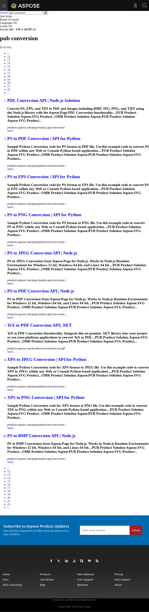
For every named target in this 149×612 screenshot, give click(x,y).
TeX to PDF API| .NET (39, 325)
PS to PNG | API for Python (44, 214)
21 (8, 86)
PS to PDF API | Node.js (40, 291)
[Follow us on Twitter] (59, 561)
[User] (135, 5)
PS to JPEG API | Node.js (42, 253)
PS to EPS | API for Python (43, 176)
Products (45, 574)
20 (8, 82)
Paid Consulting (12, 585)
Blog (42, 585)
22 (8, 89)
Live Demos (47, 579)
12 (8, 56)
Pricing (118, 574)
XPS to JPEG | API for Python (46, 359)
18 (8, 76)
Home (6, 574)
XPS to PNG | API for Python (45, 397)
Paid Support (122, 579)
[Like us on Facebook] (52, 561)
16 (8, 69)
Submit (136, 530)
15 (8, 66)
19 (8, 79)
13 (8, 60)
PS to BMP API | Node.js (41, 435)
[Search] (144, 5)
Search (4, 12)
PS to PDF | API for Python (43, 138)
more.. (11, 130)
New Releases (85, 574)
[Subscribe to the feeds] (97, 561)
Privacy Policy (64, 607)
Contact (87, 607)
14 (8, 63)
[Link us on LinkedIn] (67, 561)
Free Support (85, 579)
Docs (6, 579)
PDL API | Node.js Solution (43, 100)
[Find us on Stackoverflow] (75, 561)
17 (8, 73)
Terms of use (77, 607)
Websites (82, 585)
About (118, 585)
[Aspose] (25, 5)
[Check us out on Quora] (82, 561)
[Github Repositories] (90, 561)
